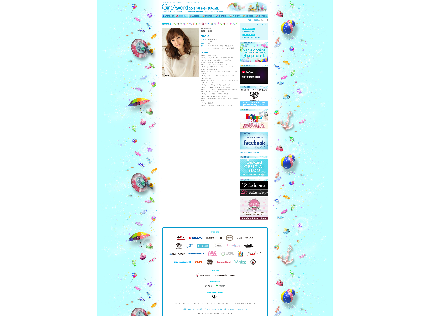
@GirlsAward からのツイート (249, 152)
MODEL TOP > (261, 24)
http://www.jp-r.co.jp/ (248, 31)
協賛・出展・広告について (228, 309)
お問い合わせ (187, 309)
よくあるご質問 (197, 309)
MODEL (256, 20)
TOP (249, 20)
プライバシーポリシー (211, 309)
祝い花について (242, 309)
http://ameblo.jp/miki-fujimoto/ (251, 37)
